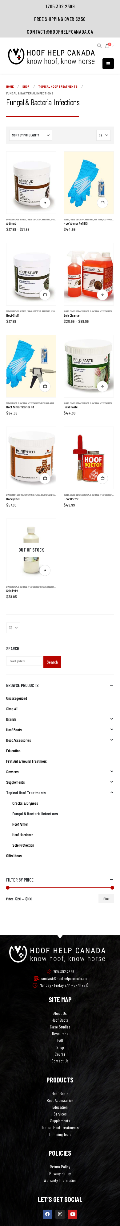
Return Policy (60, 1166)
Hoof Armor (98, 219)
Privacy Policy (60, 1173)
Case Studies (60, 1026)
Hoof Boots (14, 729)
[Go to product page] (31, 183)
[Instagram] (60, 1214)
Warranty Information (60, 1180)
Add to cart (102, 202)
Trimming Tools (60, 1134)
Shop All (12, 708)
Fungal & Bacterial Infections (38, 219)
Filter (106, 898)
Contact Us (60, 1060)
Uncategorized (16, 698)
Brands (9, 219)
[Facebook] (47, 1214)
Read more (44, 570)
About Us (60, 1013)
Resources (60, 1033)
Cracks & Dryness (19, 219)
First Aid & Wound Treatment (23, 495)
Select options (44, 202)
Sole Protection (23, 845)
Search (52, 662)
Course (60, 1054)
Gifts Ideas (55, 219)
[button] (99, 45)
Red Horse (54, 311)
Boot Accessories (18, 740)
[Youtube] (72, 1214)
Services (12, 771)
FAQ (60, 1040)
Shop (60, 1047)
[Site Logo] (51, 56)
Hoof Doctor (113, 495)
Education (13, 750)
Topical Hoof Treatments (26, 792)
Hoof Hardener (42, 587)
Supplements (15, 782)
